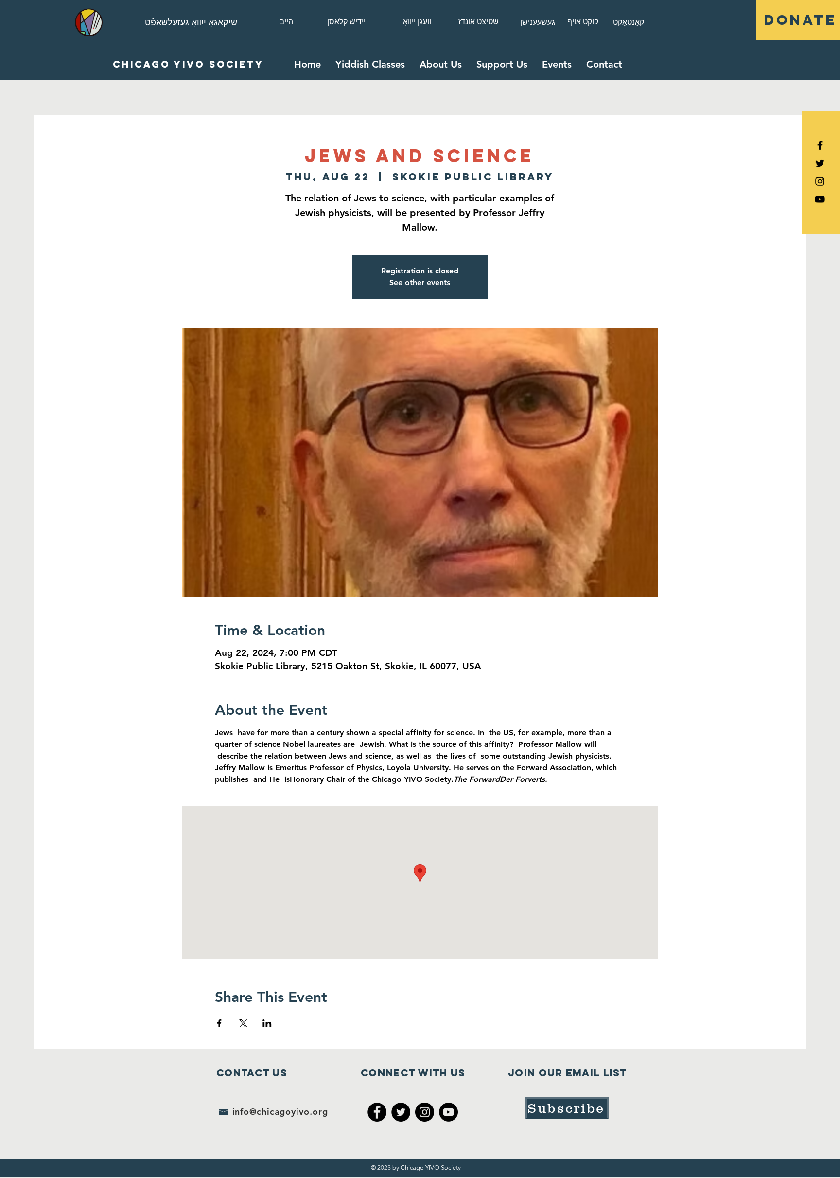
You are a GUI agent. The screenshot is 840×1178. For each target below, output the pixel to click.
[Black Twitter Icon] (820, 163)
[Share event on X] (243, 1023)
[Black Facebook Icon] (820, 145)
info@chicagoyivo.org (280, 1111)
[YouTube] (820, 199)
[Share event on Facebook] (219, 1023)
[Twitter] (400, 1112)
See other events (419, 282)
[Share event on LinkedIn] (267, 1023)
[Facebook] (377, 1112)
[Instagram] (820, 181)
